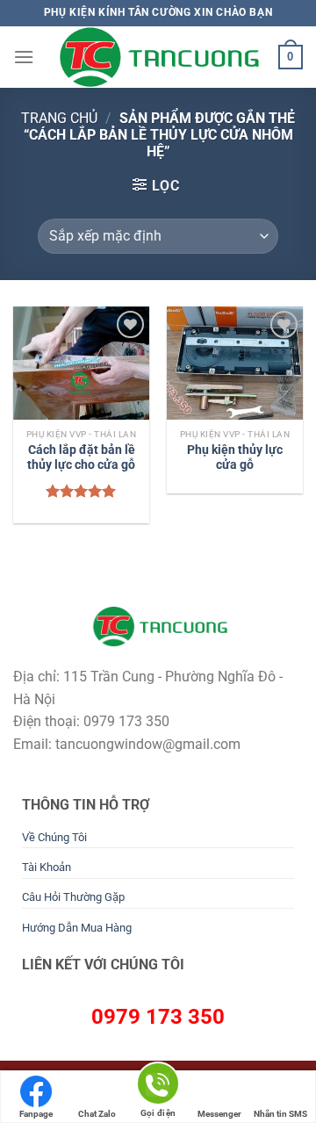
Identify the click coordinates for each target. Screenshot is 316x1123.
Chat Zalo (97, 1114)
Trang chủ (59, 118)
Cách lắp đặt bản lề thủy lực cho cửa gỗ (81, 457)
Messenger (219, 1114)
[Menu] (23, 56)
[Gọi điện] (158, 1087)
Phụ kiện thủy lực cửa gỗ (235, 457)
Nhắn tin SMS (280, 1114)
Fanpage (36, 1114)
